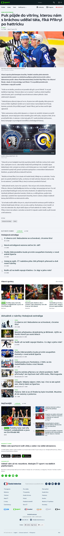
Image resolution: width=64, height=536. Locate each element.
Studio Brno (45, 492)
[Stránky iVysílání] (28, 509)
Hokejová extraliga (7, 12)
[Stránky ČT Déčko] (39, 509)
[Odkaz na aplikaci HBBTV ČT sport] (26, 456)
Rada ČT (6, 498)
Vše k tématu (59, 281)
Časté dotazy (7, 504)
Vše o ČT (25, 504)
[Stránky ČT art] (48, 509)
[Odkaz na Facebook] (6, 475)
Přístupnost (32, 532)
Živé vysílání (45, 489)
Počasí (25, 498)
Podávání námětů (27, 501)
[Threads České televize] (59, 484)
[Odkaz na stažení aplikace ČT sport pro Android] (16, 456)
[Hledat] (54, 2)
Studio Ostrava (27, 495)
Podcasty (44, 495)
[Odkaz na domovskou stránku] (7, 2)
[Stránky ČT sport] (16, 509)
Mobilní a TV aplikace (47, 501)
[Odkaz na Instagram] (2, 475)
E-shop (6, 501)
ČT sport (3, 27)
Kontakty (44, 504)
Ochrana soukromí (23, 532)
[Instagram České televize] (46, 484)
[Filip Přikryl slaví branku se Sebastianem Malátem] (32, 49)
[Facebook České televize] (49, 484)
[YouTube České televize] (52, 484)
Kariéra (44, 498)
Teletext (6, 495)
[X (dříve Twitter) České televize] (55, 484)
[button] (28, 139)
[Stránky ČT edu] (57, 509)
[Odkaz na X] (9, 475)
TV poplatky (26, 492)
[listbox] (34, 525)
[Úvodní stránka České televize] (12, 484)
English (15, 532)
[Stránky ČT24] (6, 509)
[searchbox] (45, 2)
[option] (27, 525)
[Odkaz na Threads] (16, 475)
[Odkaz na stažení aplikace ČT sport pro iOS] (6, 456)
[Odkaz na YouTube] (13, 475)
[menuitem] (3, 7)
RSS (59, 532)
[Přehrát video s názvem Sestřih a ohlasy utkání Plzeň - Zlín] (28, 139)
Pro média (25, 489)
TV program (7, 489)
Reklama (6, 492)
